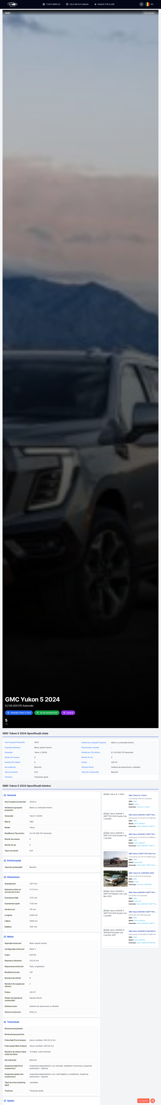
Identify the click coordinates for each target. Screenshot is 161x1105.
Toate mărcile (53, 4)
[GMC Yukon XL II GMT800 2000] (116, 879)
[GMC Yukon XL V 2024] (116, 801)
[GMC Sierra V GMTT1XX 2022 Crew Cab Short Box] (116, 859)
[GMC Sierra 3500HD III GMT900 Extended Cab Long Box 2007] (116, 937)
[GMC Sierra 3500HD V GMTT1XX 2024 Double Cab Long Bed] (116, 820)
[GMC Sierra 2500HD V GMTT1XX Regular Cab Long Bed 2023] (116, 898)
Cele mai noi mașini (79, 4)
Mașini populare (106, 4)
